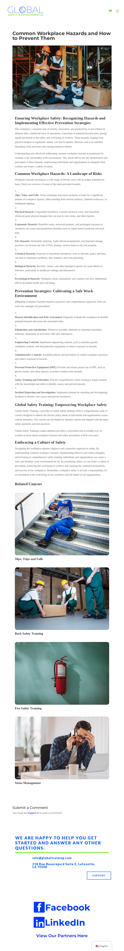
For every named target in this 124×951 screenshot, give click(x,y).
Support (99, 875)
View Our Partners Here (62, 935)
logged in (33, 812)
